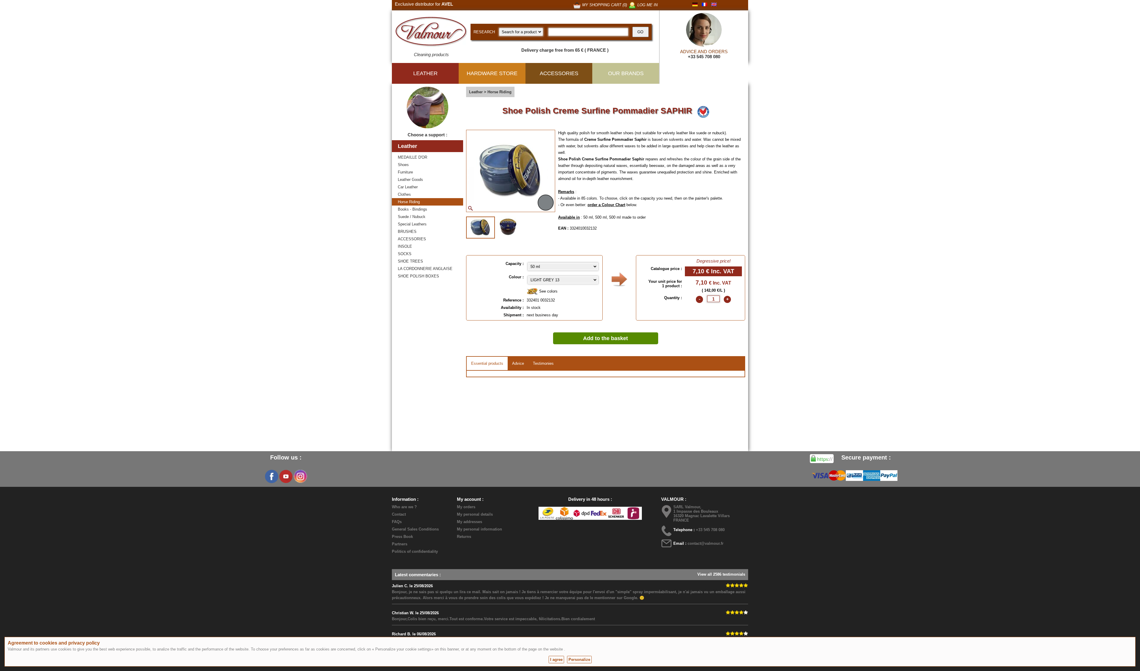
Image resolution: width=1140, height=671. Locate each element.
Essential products (487, 363)
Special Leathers (412, 224)
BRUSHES (407, 231)
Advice (518, 363)
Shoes (403, 164)
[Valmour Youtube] (286, 476)
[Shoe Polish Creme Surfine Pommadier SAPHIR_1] (480, 228)
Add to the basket (605, 338)
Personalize (579, 659)
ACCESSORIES (412, 239)
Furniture (405, 172)
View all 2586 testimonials (721, 574)
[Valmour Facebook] (272, 476)
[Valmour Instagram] (300, 476)
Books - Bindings (412, 209)
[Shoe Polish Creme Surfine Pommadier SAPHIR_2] (508, 227)
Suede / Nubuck (411, 216)
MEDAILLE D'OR (412, 157)
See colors (548, 291)
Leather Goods (410, 179)
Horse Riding (409, 202)
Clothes (404, 194)
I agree (556, 659)
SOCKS (404, 254)
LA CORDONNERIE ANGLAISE (425, 268)
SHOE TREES (410, 261)
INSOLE (405, 246)
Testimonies (543, 363)
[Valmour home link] (431, 32)
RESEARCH (484, 32)
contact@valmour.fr (705, 543)
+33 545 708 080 (704, 56)
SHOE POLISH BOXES (418, 276)
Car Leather (408, 187)
